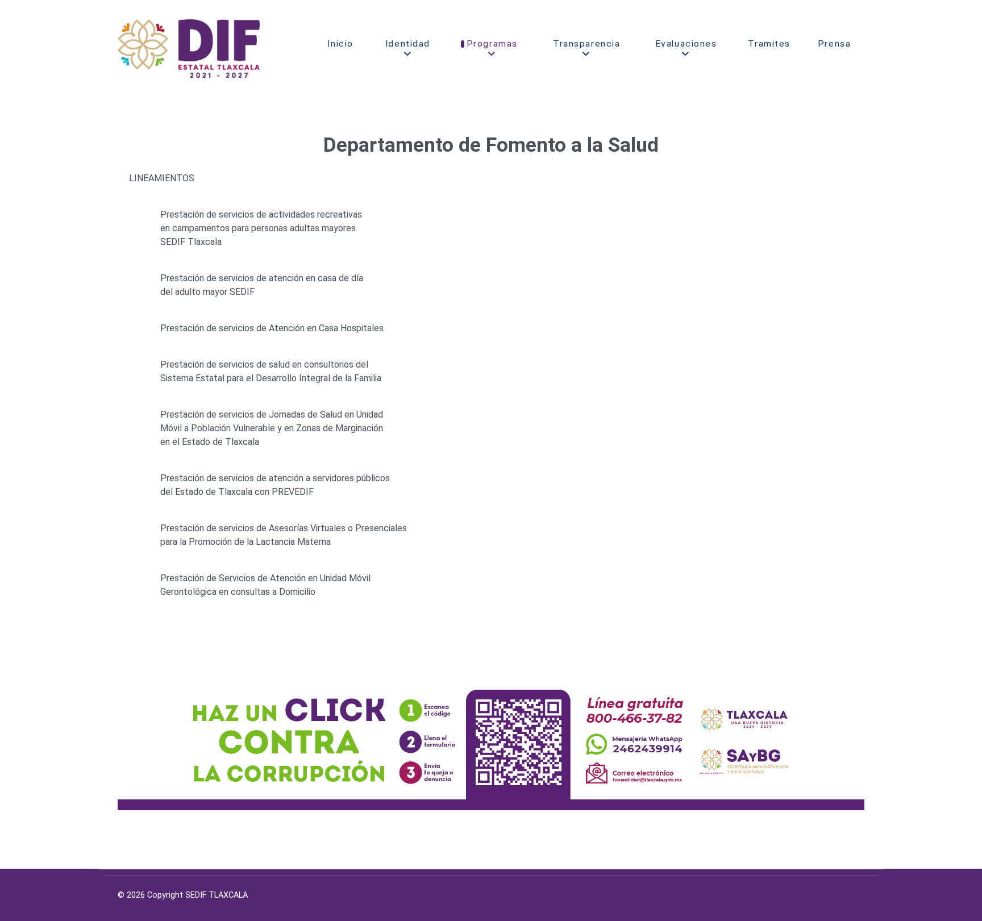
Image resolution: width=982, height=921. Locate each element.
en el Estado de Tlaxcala (209, 441)
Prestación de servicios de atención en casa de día (261, 278)
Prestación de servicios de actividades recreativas (261, 214)
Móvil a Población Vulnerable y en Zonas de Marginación (271, 428)
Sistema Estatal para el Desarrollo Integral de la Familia (270, 378)
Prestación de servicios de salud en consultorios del (264, 364)
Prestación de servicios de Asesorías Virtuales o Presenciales (283, 528)
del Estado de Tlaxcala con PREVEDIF (237, 491)
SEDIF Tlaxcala (191, 241)
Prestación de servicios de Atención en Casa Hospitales (272, 328)
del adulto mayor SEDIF (207, 291)
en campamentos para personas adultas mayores (258, 228)
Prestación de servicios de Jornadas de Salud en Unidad (271, 414)
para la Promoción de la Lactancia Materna (245, 541)
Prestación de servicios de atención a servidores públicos (275, 478)
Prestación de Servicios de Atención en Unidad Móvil (265, 578)
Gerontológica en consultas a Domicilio (237, 591)
